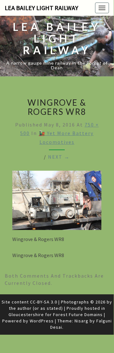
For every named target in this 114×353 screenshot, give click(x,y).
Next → (59, 157)
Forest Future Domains (78, 314)
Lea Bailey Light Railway (41, 8)
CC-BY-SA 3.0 (43, 302)
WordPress (42, 321)
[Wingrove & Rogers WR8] (56, 202)
